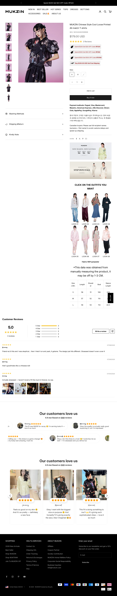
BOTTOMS (84, 9)
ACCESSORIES (34, 14)
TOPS (65, 9)
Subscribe (85, 562)
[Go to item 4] (8, 57)
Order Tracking (32, 554)
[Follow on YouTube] (24, 577)
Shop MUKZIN (10, 554)
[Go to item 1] (8, 27)
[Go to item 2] (8, 37)
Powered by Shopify (46, 587)
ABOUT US (56, 14)
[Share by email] (86, 139)
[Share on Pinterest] (83, 139)
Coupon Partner (53, 550)
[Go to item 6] (8, 78)
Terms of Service (32, 565)
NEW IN (31, 9)
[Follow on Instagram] (12, 577)
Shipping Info (31, 550)
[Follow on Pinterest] (18, 577)
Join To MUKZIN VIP (13, 561)
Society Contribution (55, 554)
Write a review (100, 331)
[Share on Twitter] (80, 139)
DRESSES (74, 9)
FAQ (27, 569)
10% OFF (110, 298)
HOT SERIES (56, 9)
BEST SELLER (42, 9)
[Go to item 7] (8, 88)
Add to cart (90, 91)
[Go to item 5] (8, 67)
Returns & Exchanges (34, 557)
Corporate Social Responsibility (59, 561)
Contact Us (30, 546)
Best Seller (9, 550)
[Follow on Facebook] (6, 577)
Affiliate (50, 546)
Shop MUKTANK (11, 557)
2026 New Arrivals (12, 546)
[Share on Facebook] (76, 139)
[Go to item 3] (8, 47)
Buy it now (90, 98)
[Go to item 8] (8, 98)
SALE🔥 (46, 14)
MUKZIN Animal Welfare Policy (59, 557)
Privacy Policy (31, 561)
